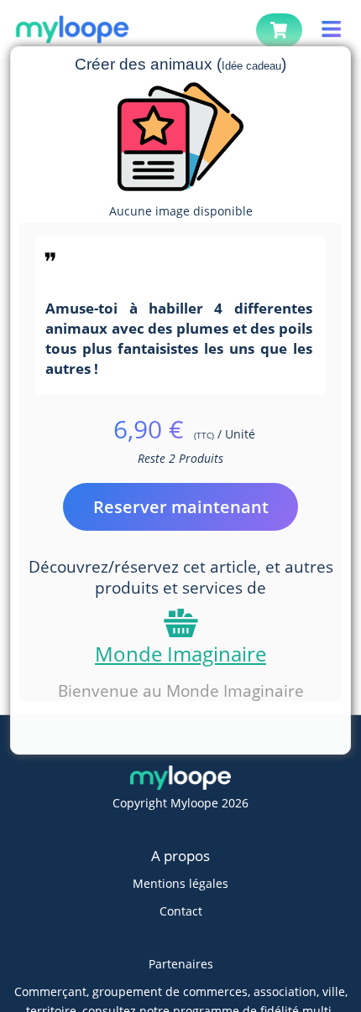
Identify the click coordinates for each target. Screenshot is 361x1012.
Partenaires (181, 964)
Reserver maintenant (181, 507)
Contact (181, 911)
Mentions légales (180, 883)
